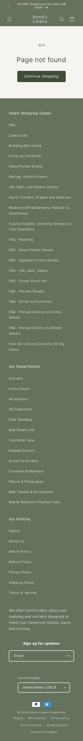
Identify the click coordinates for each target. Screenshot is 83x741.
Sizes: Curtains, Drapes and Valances (40, 197)
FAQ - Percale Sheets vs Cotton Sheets (35, 315)
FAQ (12, 125)
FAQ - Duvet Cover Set (28, 281)
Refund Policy (20, 562)
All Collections (20, 409)
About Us (16, 541)
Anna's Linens (39, 712)
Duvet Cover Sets (23, 461)
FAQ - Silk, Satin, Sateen (29, 271)
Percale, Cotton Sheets (28, 177)
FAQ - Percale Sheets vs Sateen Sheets (35, 331)
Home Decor (19, 389)
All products (19, 399)
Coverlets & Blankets (26, 471)
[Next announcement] (74, 6)
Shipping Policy (21, 583)
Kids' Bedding (20, 420)
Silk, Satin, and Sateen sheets (33, 187)
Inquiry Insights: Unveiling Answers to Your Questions (40, 226)
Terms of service (31, 725)
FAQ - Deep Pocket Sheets (31, 250)
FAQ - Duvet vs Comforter (30, 302)
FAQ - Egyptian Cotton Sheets (34, 260)
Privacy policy (60, 718)
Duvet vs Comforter (25, 156)
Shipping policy (57, 725)
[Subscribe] (69, 656)
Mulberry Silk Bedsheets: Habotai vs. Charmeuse (39, 210)
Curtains (16, 378)
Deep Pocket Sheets (26, 166)
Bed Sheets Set (22, 430)
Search (14, 531)
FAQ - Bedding (21, 240)
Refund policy (37, 718)
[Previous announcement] (8, 6)
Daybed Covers (22, 451)
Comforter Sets (22, 440)
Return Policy (20, 552)
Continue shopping (41, 76)
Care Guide (18, 136)
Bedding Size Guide (25, 146)
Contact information (43, 732)
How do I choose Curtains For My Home (37, 347)
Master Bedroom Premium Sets (34, 502)
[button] (9, 19)
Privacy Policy (20, 572)
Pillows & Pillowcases (26, 482)
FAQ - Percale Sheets (26, 291)
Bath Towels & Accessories (31, 492)
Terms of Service (23, 593)
